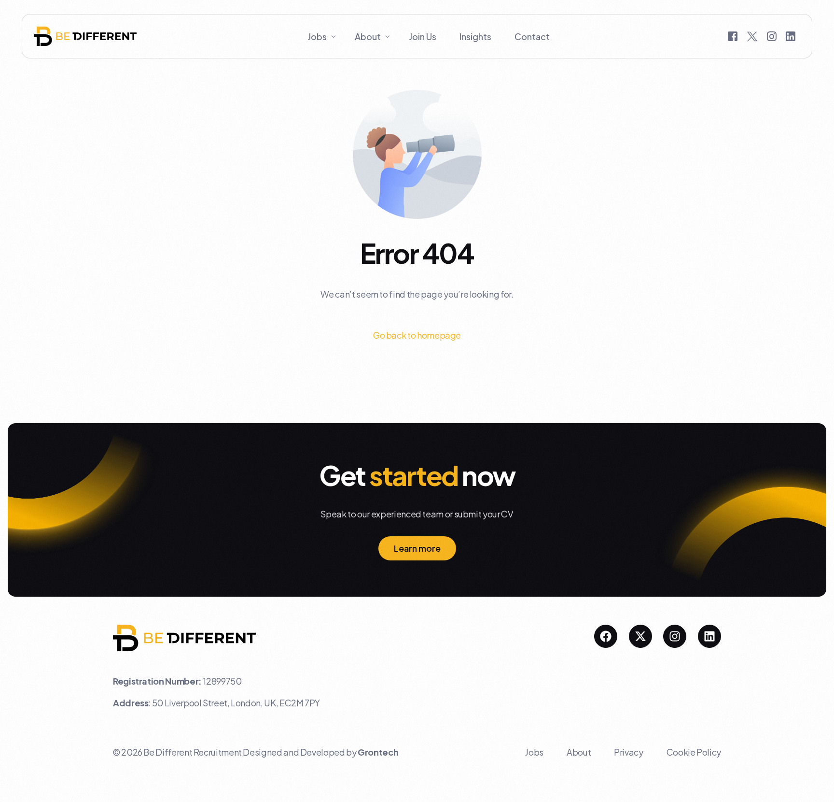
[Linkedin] (709, 636)
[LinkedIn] (790, 35)
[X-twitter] (640, 636)
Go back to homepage (417, 335)
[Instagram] (771, 35)
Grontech (378, 752)
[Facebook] (732, 35)
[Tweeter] (752, 35)
